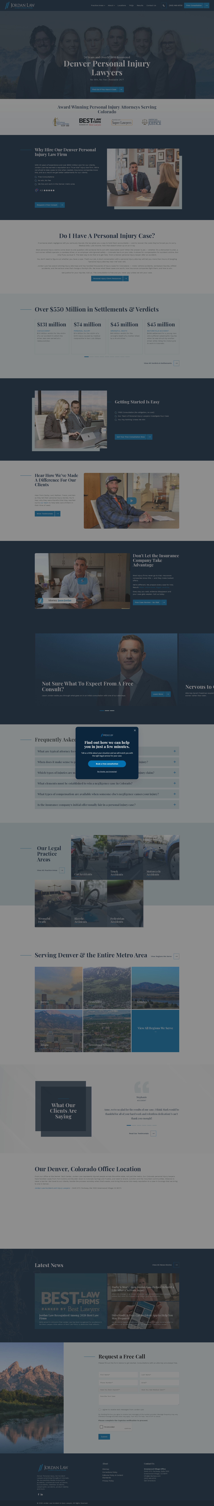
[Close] (134, 730)
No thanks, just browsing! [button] (107, 771)
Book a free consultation (107, 763)
